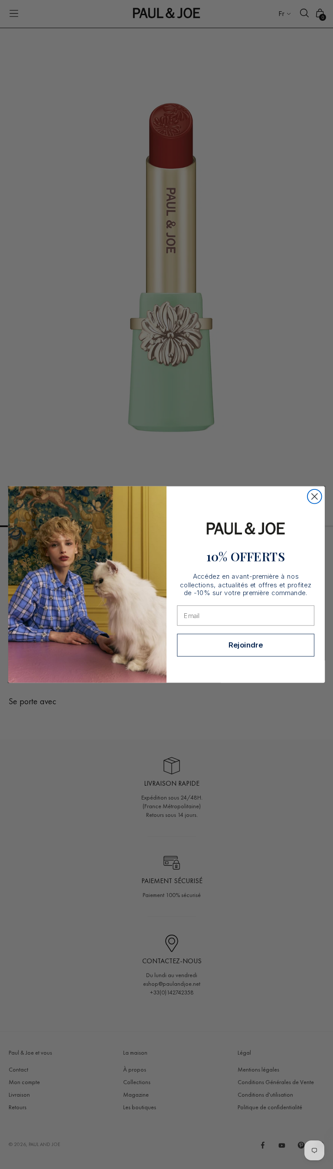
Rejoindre (246, 645)
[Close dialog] (314, 496)
